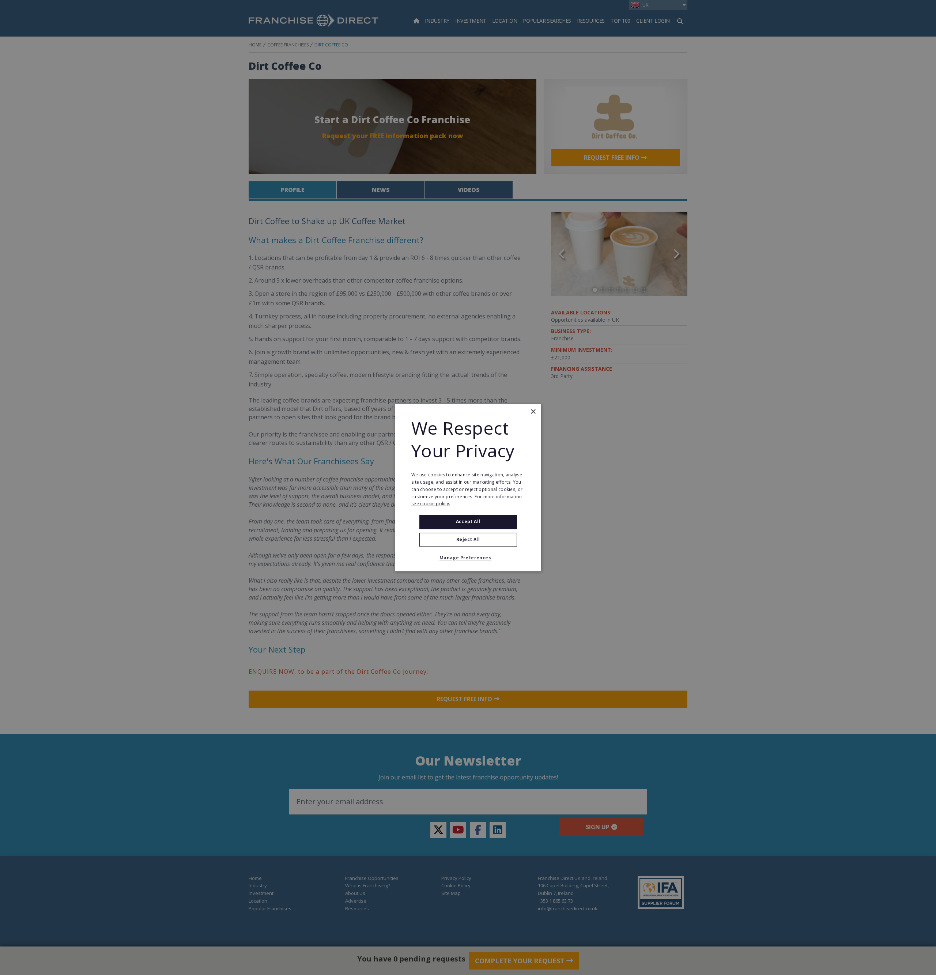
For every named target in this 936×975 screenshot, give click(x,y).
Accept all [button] (468, 522)
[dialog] (468, 487)
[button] (468, 558)
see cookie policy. (430, 504)
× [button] (533, 412)
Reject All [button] (468, 539)
